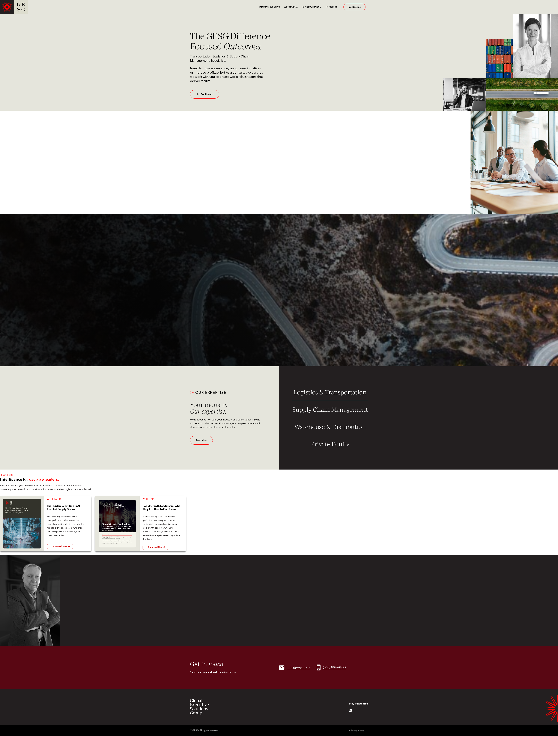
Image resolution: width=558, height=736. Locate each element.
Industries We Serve (269, 7)
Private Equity (330, 443)
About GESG (291, 7)
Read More (201, 440)
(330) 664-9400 (334, 667)
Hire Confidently (205, 94)
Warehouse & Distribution (330, 426)
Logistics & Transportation (330, 392)
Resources (331, 7)
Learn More (202, 341)
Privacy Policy (356, 731)
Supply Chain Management (330, 409)
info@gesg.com (298, 667)
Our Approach (203, 181)
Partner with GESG (311, 7)
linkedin (350, 710)
